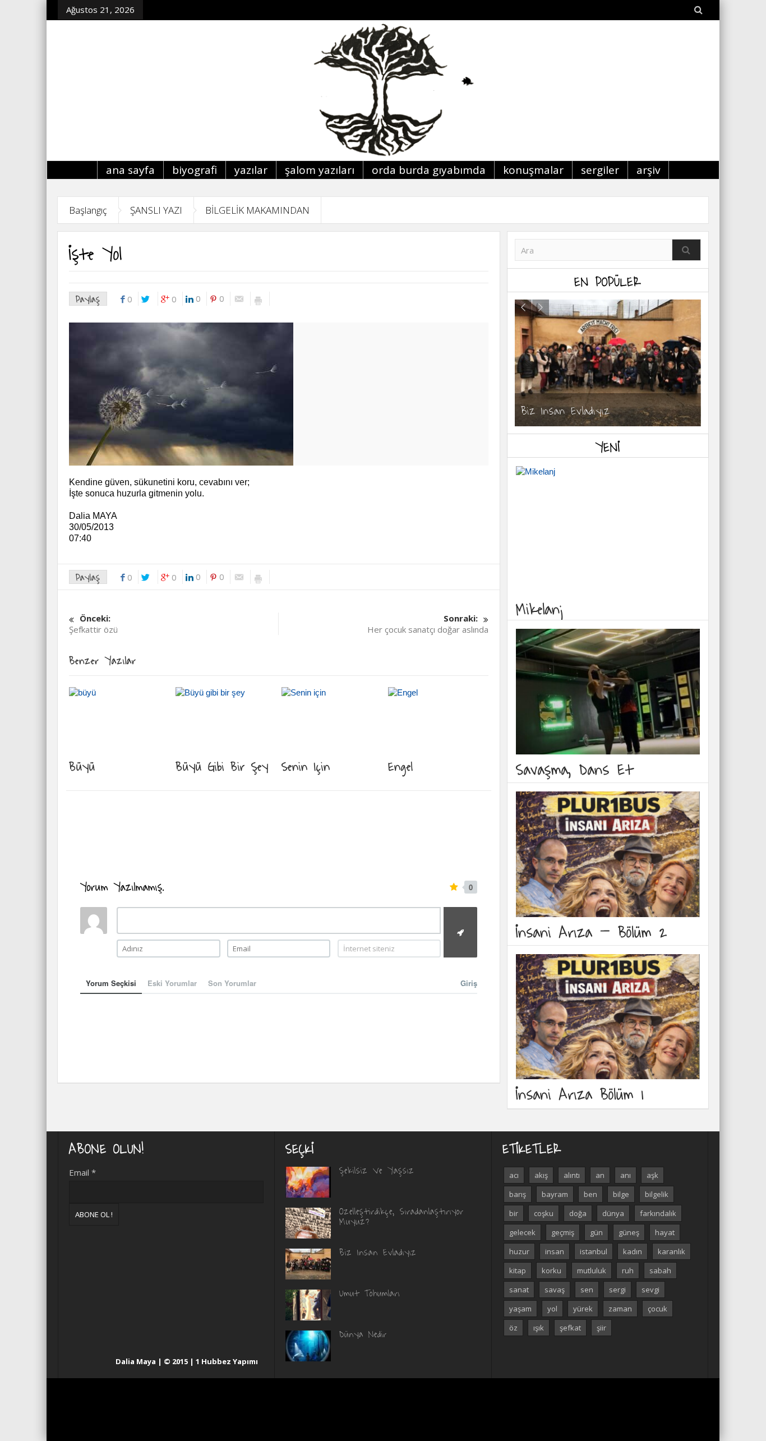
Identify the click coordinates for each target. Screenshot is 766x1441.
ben (590, 1194)
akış (541, 1175)
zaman (620, 1309)
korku (551, 1270)
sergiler (600, 170)
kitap (517, 1270)
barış (517, 1194)
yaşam (520, 1309)
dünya (613, 1213)
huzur (519, 1251)
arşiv (648, 170)
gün (596, 1232)
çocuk (657, 1309)
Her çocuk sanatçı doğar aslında (427, 624)
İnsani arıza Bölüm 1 (580, 1093)
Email (82, 1172)
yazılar (250, 170)
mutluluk (591, 1270)
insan (554, 1251)
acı (514, 1175)
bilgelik (656, 1194)
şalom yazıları (319, 170)
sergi (617, 1290)
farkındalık (658, 1213)
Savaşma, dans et (574, 768)
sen (586, 1290)
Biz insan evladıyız (565, 410)
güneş (629, 1232)
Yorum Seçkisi (111, 983)
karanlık (671, 1251)
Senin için (306, 766)
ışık (538, 1328)
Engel (400, 766)
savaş (554, 1290)
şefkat (570, 1328)
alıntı (572, 1175)
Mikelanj (540, 608)
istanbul (593, 1251)
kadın (632, 1251)
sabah (660, 1270)
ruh (628, 1270)
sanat (519, 1290)
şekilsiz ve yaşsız (376, 1170)
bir (513, 1213)
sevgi (650, 1290)
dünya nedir (363, 1334)
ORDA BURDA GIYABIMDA (429, 170)
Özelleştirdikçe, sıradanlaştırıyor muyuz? (401, 1216)
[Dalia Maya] (383, 90)
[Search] (686, 250)
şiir (601, 1328)
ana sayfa (130, 170)
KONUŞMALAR (533, 170)
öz (513, 1328)
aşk (652, 1175)
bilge (621, 1194)
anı (625, 1175)
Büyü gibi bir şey (222, 766)
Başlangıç (88, 210)
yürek (583, 1309)
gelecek (522, 1232)
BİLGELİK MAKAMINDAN (257, 210)
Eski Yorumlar (172, 983)
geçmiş (562, 1232)
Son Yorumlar (232, 983)
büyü (82, 766)
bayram (555, 1194)
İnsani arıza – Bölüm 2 (591, 931)
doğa (578, 1213)
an (600, 1175)
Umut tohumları (369, 1293)
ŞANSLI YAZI (156, 210)
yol (552, 1309)
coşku (543, 1213)
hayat (665, 1232)
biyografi (194, 170)
